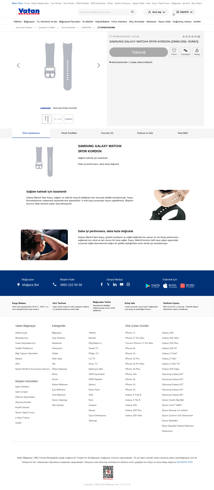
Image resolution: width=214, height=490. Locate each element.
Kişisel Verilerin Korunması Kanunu (32, 369)
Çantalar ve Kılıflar (47, 27)
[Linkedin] (115, 285)
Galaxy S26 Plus (133, 410)
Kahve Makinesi (60, 384)
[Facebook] (101, 285)
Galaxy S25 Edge (170, 369)
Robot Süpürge (59, 369)
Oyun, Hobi (164, 21)
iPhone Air (130, 348)
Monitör (92, 338)
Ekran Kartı (94, 389)
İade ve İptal (21, 392)
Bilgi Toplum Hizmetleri (26, 353)
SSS (17, 363)
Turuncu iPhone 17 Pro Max (139, 343)
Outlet (197, 21)
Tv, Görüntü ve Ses (47, 21)
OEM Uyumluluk (97, 374)
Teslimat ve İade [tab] (145, 133)
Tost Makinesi (58, 395)
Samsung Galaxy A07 (172, 395)
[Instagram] (128, 285)
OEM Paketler (95, 379)
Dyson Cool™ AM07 (172, 405)
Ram (91, 400)
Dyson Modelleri (170, 420)
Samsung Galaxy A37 (172, 379)
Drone (55, 379)
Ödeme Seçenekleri (25, 397)
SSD (91, 395)
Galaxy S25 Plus (170, 343)
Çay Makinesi (58, 389)
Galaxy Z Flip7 (169, 358)
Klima (54, 374)
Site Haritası (58, 405)
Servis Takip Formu (24, 412)
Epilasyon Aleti (96, 369)
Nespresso (167, 431)
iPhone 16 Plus (132, 369)
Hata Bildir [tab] (183, 133)
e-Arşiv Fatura (22, 417)
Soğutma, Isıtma (182, 21)
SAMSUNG (86, 27)
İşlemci (92, 384)
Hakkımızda (21, 332)
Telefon (17, 21)
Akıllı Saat (57, 358)
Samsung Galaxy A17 (172, 389)
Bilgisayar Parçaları (69, 21)
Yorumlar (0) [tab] (107, 133)
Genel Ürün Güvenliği (141, 62)
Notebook (57, 343)
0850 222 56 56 (71, 285)
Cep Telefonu (58, 338)
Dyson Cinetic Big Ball (173, 400)
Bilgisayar (29, 21)
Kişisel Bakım (102, 21)
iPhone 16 (130, 353)
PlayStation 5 (95, 343)
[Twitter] (108, 285)
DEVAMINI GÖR (185, 462)
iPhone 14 (130, 384)
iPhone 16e (131, 374)
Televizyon (57, 348)
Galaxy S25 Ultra (170, 338)
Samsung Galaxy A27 (172, 384)
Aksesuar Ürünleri (24, 27)
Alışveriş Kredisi (23, 402)
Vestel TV (93, 348)
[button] (99, 65)
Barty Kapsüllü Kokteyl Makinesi (177, 426)
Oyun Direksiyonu (97, 415)
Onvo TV (93, 363)
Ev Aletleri (88, 21)
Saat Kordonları (68, 27)
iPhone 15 (130, 379)
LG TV (92, 358)
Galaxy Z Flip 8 (132, 400)
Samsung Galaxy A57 (172, 374)
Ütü (53, 363)
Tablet (55, 353)
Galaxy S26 (131, 405)
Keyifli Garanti (22, 407)
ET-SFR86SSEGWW (106, 27)
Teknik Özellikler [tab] (69, 133)
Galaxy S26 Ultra (133, 415)
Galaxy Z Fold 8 (133, 395)
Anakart (92, 405)
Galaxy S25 (167, 332)
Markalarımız (21, 338)
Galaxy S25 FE (169, 348)
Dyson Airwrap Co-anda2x (175, 410)
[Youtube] (121, 285)
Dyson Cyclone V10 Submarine (177, 415)
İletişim (18, 358)
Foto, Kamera (119, 21)
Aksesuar (151, 21)
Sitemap (93, 420)
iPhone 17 (130, 332)
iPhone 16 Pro (132, 358)
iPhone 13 (130, 389)
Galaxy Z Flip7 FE (171, 363)
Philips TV (94, 353)
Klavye (92, 410)
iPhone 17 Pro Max (134, 338)
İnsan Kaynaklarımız (25, 343)
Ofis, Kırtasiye (136, 21)
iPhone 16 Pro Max (134, 363)
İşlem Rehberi (22, 386)
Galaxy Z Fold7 (169, 353)
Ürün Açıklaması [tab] (31, 133)
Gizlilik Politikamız (24, 348)
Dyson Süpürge (59, 400)
